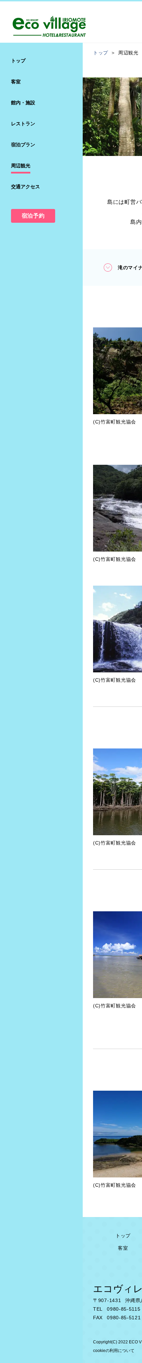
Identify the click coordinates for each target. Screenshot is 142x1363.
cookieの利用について (113, 1350)
